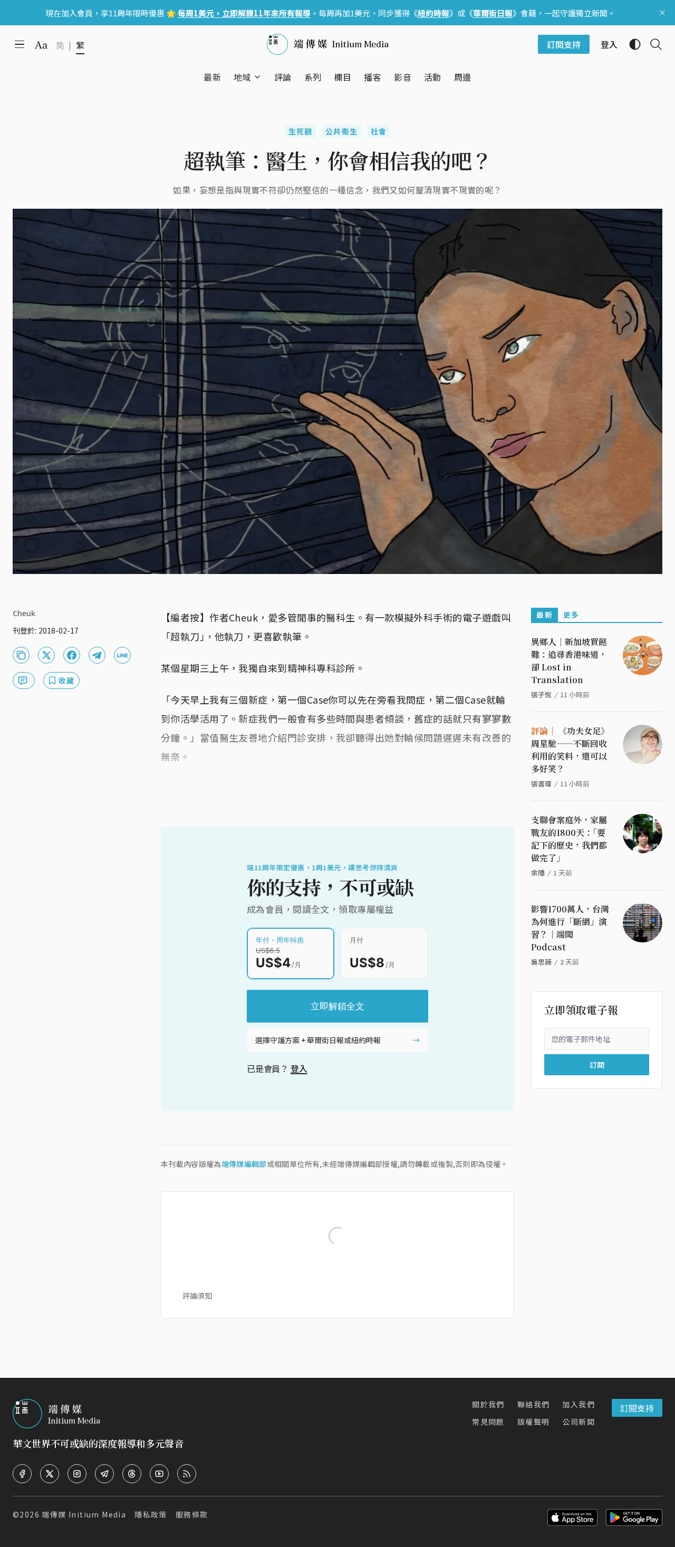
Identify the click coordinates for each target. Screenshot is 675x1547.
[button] (242, 77)
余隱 (538, 873)
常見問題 (488, 1421)
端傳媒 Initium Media (84, 1514)
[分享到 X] (46, 655)
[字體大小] (41, 44)
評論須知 (197, 1295)
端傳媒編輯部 (244, 1164)
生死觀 (300, 131)
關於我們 (488, 1404)
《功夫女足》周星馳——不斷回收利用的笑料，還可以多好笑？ (570, 750)
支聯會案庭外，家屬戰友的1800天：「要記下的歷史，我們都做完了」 (569, 839)
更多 (571, 614)
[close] (662, 12)
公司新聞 (578, 1421)
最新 (544, 614)
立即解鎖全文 (337, 1006)
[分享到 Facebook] (71, 655)
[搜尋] (651, 44)
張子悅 (541, 694)
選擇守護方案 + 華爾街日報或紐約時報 (318, 1040)
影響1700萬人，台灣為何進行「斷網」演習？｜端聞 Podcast (570, 928)
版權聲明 (533, 1421)
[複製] (21, 655)
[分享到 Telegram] (97, 655)
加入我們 (578, 1404)
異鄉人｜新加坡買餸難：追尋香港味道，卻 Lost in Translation (569, 661)
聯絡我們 (533, 1404)
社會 (379, 131)
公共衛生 (341, 131)
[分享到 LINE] (122, 655)
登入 (299, 1068)
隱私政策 (150, 1514)
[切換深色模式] (630, 44)
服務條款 (192, 1514)
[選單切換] (257, 77)
